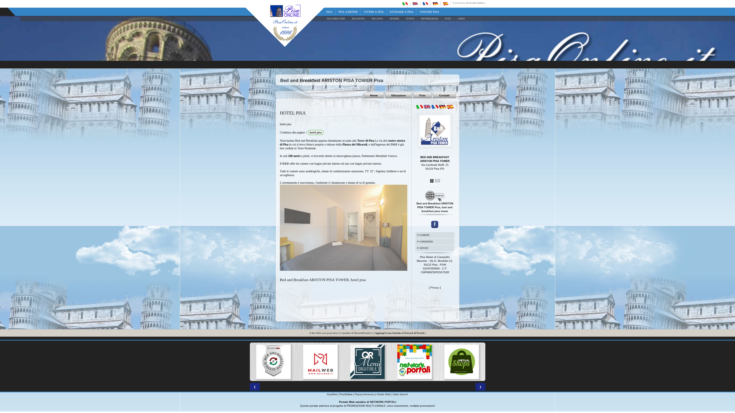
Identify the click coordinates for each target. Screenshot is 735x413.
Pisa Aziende (348, 11)
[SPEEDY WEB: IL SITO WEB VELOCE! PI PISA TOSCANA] (440, 362)
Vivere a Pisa (374, 11)
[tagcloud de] (442, 107)
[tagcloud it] (419, 107)
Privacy (434, 287)
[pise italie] (425, 3)
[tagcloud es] (450, 107)
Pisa (329, 11)
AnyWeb (332, 394)
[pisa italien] (435, 3)
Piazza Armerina (364, 394)
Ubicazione (398, 95)
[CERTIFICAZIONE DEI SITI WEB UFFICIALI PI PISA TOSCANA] (393, 362)
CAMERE (424, 235)
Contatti (444, 95)
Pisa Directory (336, 18)
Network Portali (475, 3)
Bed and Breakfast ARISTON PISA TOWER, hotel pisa (323, 280)
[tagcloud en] (427, 107)
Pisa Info (377, 18)
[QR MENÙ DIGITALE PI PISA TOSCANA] (252, 362)
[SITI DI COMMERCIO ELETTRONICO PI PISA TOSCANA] (346, 362)
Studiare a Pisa (401, 11)
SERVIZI (423, 248)
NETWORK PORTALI (383, 401)
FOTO (448, 18)
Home (374, 95)
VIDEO (461, 18)
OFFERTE (394, 18)
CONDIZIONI (426, 241)
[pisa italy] (415, 3)
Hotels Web (384, 394)
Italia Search (400, 394)
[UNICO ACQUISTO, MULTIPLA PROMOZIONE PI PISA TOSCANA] (299, 362)
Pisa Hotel (358, 18)
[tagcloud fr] (435, 107)
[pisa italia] (405, 3)
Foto (422, 95)
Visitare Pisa (429, 11)
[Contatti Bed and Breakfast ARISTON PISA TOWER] (435, 180)
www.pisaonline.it (331, 333)
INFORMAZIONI (429, 18)
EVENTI (410, 18)
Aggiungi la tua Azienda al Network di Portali (399, 333)
